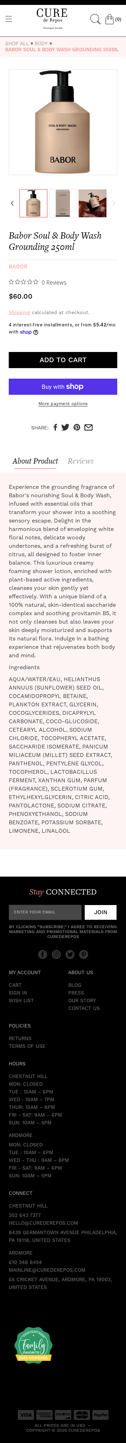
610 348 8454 (25, 1262)
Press (76, 993)
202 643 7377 (25, 1215)
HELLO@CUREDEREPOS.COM (43, 1223)
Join (100, 912)
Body (41, 43)
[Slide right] (113, 203)
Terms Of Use (27, 1046)
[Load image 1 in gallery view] (33, 203)
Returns (20, 1039)
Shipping (19, 312)
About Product (35, 460)
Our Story (82, 1001)
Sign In (18, 993)
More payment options (63, 403)
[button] (8, 19)
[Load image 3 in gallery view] (92, 203)
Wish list (21, 1001)
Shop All (17, 43)
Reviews (80, 460)
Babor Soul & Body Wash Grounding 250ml (62, 50)
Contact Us (84, 1008)
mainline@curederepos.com (47, 1270)
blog (74, 985)
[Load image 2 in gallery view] (63, 203)
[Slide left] (12, 203)
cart (15, 985)
